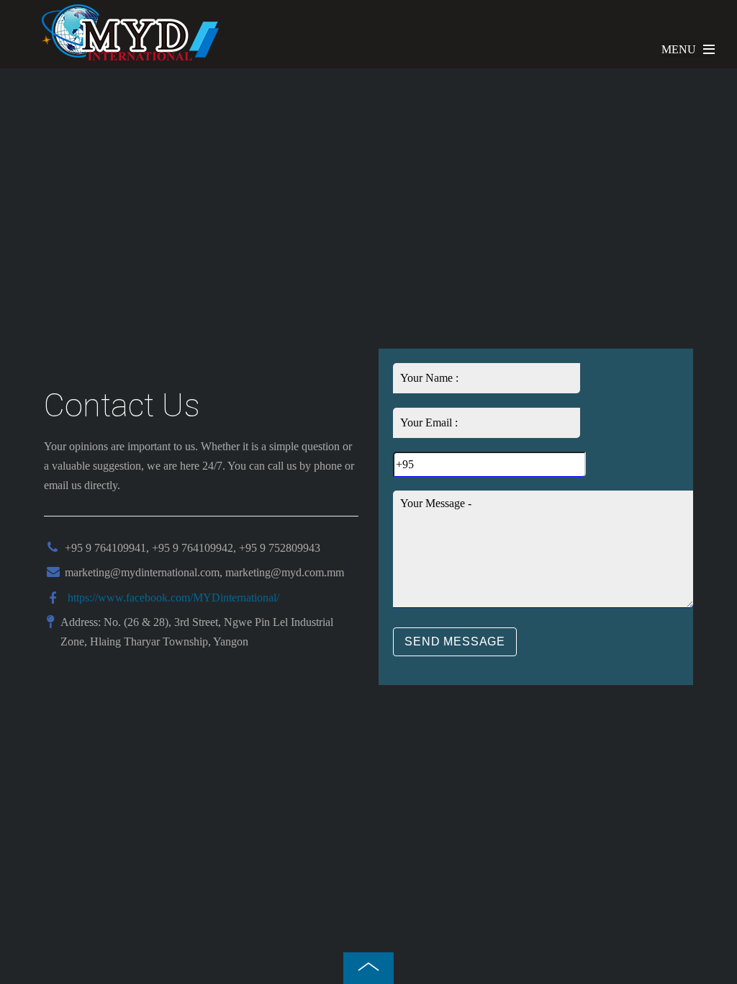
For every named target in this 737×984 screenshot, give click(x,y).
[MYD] (130, 57)
